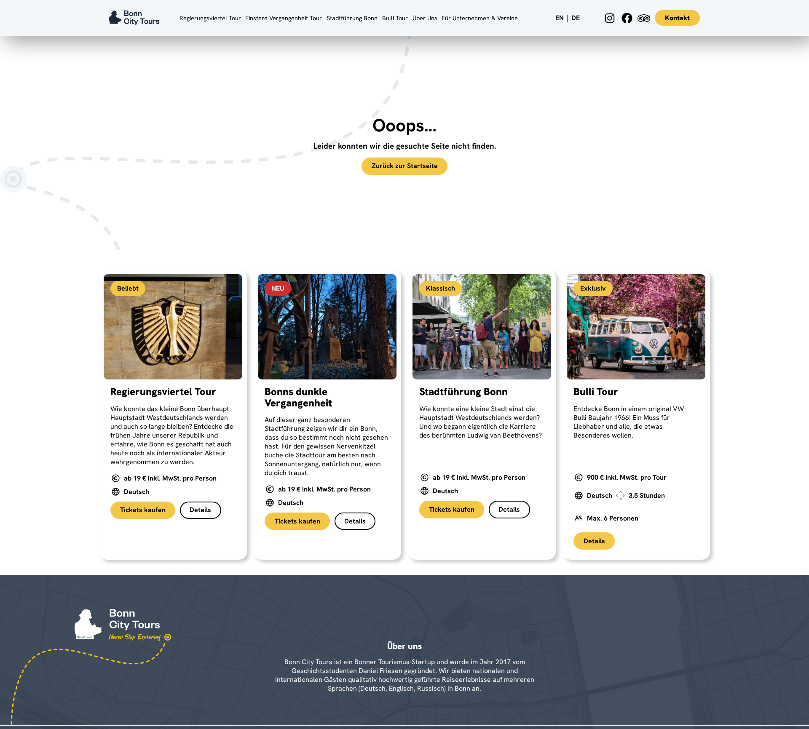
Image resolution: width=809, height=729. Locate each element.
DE (575, 17)
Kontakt (677, 17)
